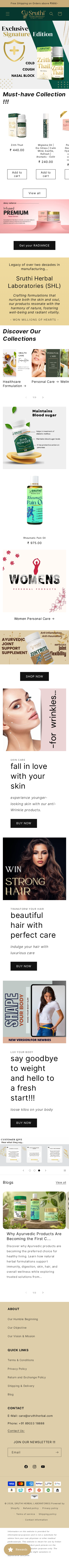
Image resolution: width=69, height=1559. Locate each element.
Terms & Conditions (21, 1360)
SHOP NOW (34, 676)
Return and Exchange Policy (27, 1377)
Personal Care (43, 382)
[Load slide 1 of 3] (30, 1170)
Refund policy (31, 1508)
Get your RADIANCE (34, 245)
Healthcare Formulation (12, 384)
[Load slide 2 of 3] (34, 1170)
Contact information (36, 1519)
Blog (11, 1394)
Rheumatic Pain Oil (34, 537)
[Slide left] (26, 397)
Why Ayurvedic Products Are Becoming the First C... (34, 1236)
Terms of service (25, 1514)
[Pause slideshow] (65, 1170)
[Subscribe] (57, 1452)
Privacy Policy (17, 1368)
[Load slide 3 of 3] (39, 1170)
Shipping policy (48, 1514)
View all (35, 193)
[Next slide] (45, 1170)
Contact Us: (16, 1431)
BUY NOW (23, 823)
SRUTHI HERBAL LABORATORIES (32, 1503)
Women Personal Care (32, 619)
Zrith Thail (17, 145)
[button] (7, 14)
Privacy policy (50, 1508)
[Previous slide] (23, 1170)
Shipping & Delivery (21, 1385)
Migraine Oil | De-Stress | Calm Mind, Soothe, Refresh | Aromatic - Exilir (46, 151)
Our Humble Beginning (23, 1319)
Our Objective (17, 1327)
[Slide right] (43, 397)
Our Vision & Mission (21, 1336)
